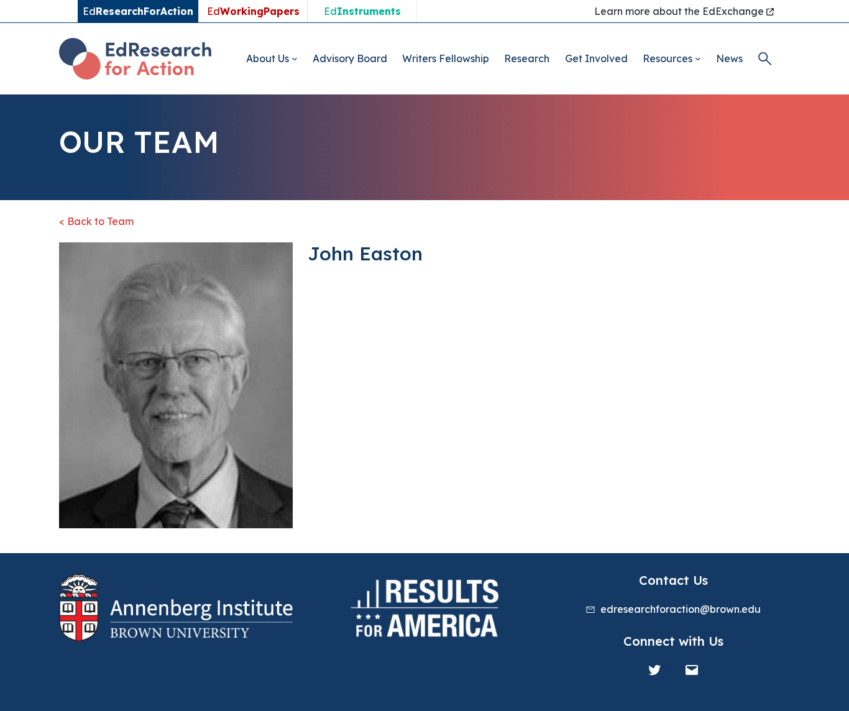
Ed (253, 11)
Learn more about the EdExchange (680, 11)
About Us (267, 58)
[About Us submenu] (294, 58)
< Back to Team (96, 221)
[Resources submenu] (698, 58)
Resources (667, 58)
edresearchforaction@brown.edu (680, 609)
